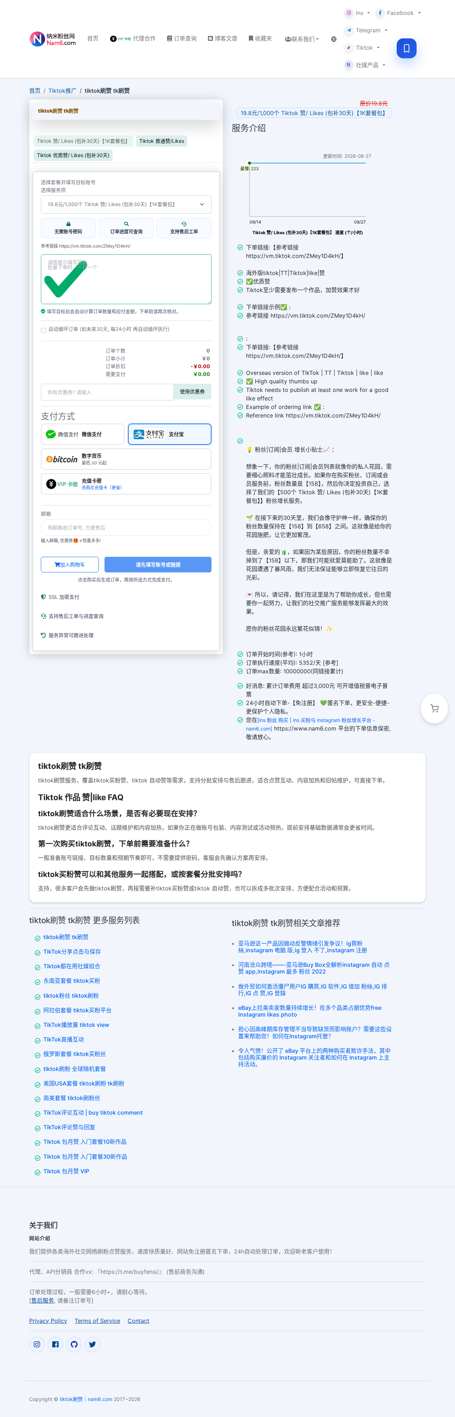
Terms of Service (97, 1320)
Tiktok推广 (62, 90)
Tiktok (364, 47)
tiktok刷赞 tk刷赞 (66, 937)
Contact (138, 1320)
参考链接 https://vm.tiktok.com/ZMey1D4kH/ (85, 246)
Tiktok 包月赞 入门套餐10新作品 (85, 1141)
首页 (35, 90)
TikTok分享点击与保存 (72, 951)
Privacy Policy (48, 1320)
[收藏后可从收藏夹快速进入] (407, 48)
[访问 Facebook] (55, 1344)
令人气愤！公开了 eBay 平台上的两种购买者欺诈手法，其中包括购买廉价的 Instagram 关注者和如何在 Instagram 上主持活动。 (314, 1057)
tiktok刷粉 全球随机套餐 (74, 1068)
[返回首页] (52, 39)
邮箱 (46, 513)
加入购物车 (72, 564)
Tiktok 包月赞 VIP (66, 1171)
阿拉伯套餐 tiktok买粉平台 (77, 1010)
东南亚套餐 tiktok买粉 (71, 980)
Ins (359, 12)
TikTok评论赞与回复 (69, 1127)
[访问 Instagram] (37, 1344)
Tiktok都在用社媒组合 (71, 966)
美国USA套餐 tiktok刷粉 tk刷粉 (83, 1083)
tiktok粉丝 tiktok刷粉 (71, 995)
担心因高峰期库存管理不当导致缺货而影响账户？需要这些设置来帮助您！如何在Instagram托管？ (315, 1032)
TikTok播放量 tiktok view (76, 1024)
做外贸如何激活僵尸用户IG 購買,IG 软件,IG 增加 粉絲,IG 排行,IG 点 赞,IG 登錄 (312, 990)
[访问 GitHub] (74, 1344)
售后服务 (42, 1300)
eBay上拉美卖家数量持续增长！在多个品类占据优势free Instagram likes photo (309, 1011)
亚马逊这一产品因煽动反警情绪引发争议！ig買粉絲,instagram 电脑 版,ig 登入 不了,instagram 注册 (302, 947)
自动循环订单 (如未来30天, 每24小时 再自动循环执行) (109, 329)
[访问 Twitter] (92, 1344)
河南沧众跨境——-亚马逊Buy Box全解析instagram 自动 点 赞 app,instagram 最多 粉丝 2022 (314, 968)
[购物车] (434, 708)
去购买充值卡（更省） (103, 487)
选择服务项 (53, 190)
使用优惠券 (192, 391)
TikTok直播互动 (63, 1039)
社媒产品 (363, 65)
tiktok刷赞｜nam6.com (86, 1399)
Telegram (368, 30)
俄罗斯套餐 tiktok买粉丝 (74, 1053)
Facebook (400, 12)
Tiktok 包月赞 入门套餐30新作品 (85, 1156)
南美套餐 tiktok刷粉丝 (71, 1097)
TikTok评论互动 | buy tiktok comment (93, 1112)
